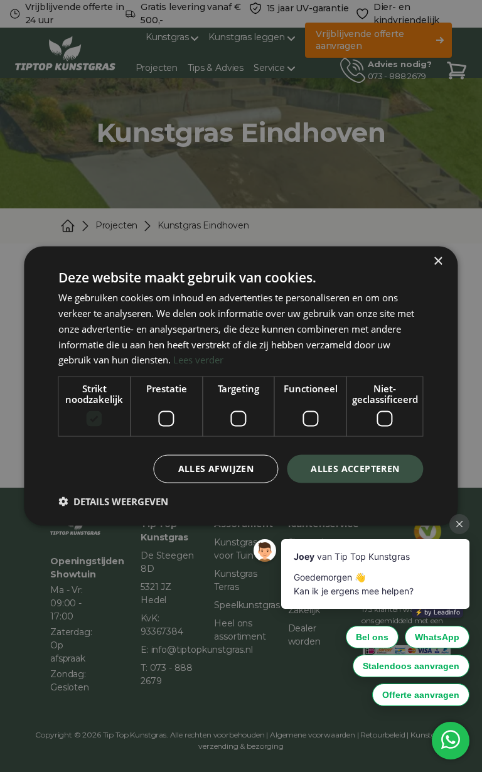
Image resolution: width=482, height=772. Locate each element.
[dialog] (241, 386)
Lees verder (198, 359)
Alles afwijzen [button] (216, 468)
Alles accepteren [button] (355, 468)
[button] (113, 501)
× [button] (437, 261)
